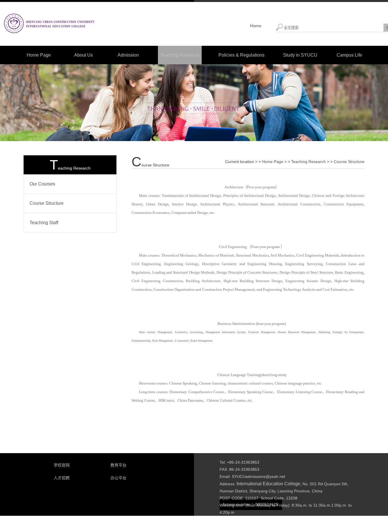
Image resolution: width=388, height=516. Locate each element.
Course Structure (47, 203)
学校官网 (62, 465)
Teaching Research (179, 55)
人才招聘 (62, 478)
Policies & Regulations (241, 55)
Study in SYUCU (300, 55)
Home (255, 25)
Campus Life (349, 55)
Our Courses (42, 183)
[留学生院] (48, 39)
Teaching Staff (44, 222)
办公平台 (118, 478)
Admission (128, 55)
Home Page (39, 55)
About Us (83, 55)
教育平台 (118, 465)
